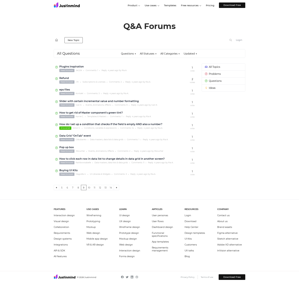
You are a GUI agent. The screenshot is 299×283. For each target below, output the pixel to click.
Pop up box (66, 147)
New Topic (73, 40)
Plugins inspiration (71, 66)
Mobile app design (97, 238)
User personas (160, 215)
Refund (64, 78)
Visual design (61, 221)
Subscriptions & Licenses (94, 82)
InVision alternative (228, 250)
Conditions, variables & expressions (100, 128)
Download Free (232, 5)
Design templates (195, 233)
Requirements (62, 233)
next (116, 187)
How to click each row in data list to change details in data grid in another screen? (112, 158)
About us (222, 221)
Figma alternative (227, 233)
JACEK (79, 70)
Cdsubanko (81, 139)
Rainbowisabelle (83, 162)
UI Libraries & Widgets (100, 174)
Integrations (61, 244)
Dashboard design (162, 227)
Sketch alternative (227, 238)
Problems (215, 73)
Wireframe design (129, 227)
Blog (187, 256)
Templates (170, 5)
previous (56, 187)
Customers (191, 244)
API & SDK (59, 250)
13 (105, 187)
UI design (124, 215)
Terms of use (207, 277)
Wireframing (93, 215)
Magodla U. (81, 174)
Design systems (63, 238)
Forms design (127, 256)
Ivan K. (79, 105)
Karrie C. (80, 116)
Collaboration (61, 227)
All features (60, 256)
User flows (158, 221)
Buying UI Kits (68, 170)
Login (239, 40)
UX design (125, 221)
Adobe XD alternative (229, 244)
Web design (93, 233)
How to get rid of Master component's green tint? (91, 112)
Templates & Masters (96, 116)
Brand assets (224, 227)
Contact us (223, 215)
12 (100, 187)
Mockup (91, 227)
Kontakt (79, 93)
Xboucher (80, 151)
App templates (160, 241)
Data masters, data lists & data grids (106, 139)
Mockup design (128, 238)
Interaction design (64, 215)
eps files (64, 89)
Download (190, 221)
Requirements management (160, 249)
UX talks (189, 250)
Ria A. (124, 70)
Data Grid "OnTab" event (75, 135)
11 (143, 162)
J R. (77, 82)
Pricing (210, 5)
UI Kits (188, 238)
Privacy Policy (188, 277)
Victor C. (77, 128)
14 (133, 128)
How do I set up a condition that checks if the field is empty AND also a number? (110, 124)
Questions (215, 80)
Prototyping (93, 221)
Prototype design (129, 233)
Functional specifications (160, 235)
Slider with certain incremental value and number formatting (99, 101)
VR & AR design (95, 244)
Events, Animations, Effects (98, 105)
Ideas (212, 87)
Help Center (191, 227)
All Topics (214, 66)
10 (89, 187)
